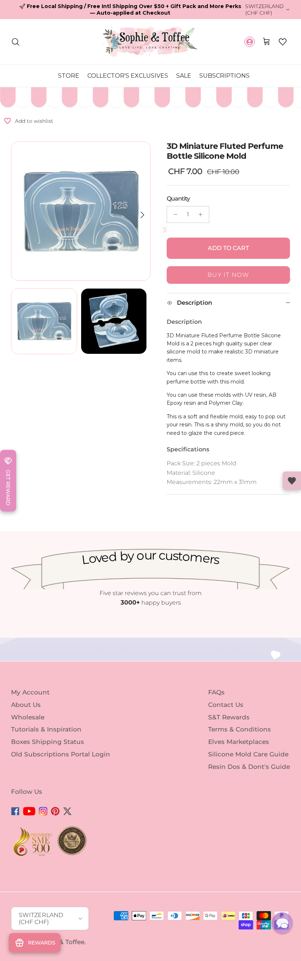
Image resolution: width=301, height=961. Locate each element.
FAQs (216, 692)
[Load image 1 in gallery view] (80, 211)
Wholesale (27, 716)
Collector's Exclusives (127, 75)
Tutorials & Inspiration (46, 729)
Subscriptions (224, 75)
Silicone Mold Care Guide (248, 754)
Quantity (178, 198)
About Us (26, 704)
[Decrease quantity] (173, 214)
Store (68, 75)
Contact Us (225, 704)
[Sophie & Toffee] (150, 41)
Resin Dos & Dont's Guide (249, 766)
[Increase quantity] (202, 214)
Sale (183, 75)
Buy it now (228, 274)
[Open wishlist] (292, 481)
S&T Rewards (229, 716)
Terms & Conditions (239, 729)
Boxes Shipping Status (47, 741)
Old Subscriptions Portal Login (60, 754)
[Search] (15, 41)
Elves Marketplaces (238, 741)
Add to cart (228, 248)
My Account (30, 692)
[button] (282, 41)
